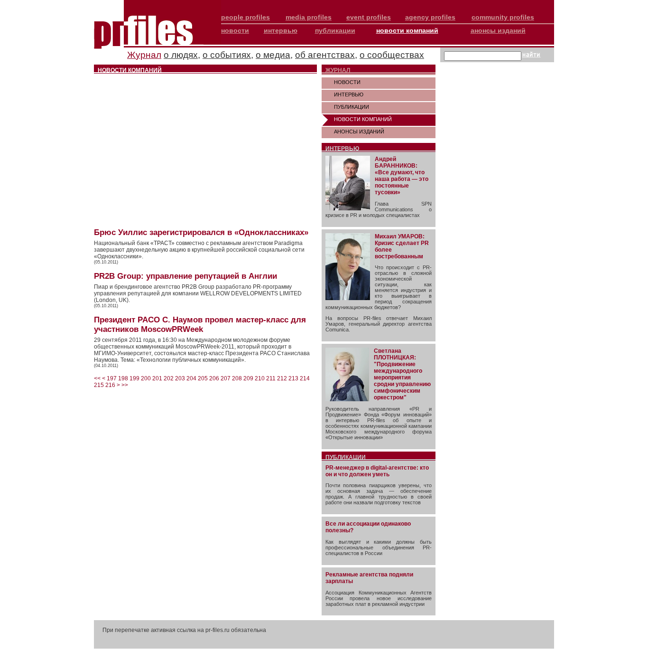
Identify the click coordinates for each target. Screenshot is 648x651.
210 (260, 378)
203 (180, 378)
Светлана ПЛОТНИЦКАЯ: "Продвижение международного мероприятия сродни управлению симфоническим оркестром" (402, 374)
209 (248, 378)
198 (123, 378)
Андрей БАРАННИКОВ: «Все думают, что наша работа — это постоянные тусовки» (401, 176)
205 (203, 378)
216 (110, 385)
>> (124, 385)
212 (282, 378)
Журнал (144, 55)
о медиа (273, 55)
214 (305, 378)
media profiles (309, 17)
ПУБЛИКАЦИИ (351, 107)
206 (214, 378)
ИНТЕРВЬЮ (348, 94)
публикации (335, 30)
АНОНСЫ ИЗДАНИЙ (359, 131)
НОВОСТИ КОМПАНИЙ (363, 119)
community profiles (503, 17)
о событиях (227, 55)
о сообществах (392, 55)
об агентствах (325, 55)
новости (235, 30)
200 (146, 378)
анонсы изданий (498, 30)
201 (157, 378)
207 (226, 378)
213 (293, 378)
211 (271, 378)
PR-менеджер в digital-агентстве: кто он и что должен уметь (377, 471)
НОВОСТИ (347, 82)
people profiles (245, 17)
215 (99, 385)
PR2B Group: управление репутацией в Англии (185, 276)
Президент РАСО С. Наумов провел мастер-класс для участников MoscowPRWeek (200, 324)
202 (169, 378)
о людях (181, 55)
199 (134, 378)
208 (237, 378)
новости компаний (407, 30)
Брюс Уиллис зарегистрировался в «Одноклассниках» (201, 232)
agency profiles (430, 17)
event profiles (368, 17)
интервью (280, 30)
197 (112, 378)
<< (97, 378)
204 (191, 378)
